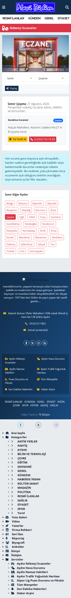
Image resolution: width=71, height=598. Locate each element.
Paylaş (13, 88)
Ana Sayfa (18, 433)
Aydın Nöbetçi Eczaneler (15, 360)
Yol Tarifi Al (19, 139)
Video (15, 521)
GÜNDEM (34, 18)
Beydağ (26, 210)
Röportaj (17, 538)
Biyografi (18, 542)
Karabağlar (31, 223)
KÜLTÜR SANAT (28, 483)
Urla (22, 251)
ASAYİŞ (44, 405)
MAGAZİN (24, 488)
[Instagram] (38, 343)
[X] (32, 343)
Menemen (41, 237)
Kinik (43, 230)
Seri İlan (17, 534)
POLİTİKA (24, 492)
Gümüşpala (36, 251)
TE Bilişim (44, 414)
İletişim (16, 555)
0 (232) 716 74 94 (45, 139)
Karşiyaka (11, 230)
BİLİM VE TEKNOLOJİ (31, 454)
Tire (52, 244)
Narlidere (57, 237)
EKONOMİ (24, 467)
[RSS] (44, 343)
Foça (43, 217)
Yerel (21, 513)
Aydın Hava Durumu (53, 358)
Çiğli (21, 217)
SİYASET (64, 18)
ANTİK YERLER (27, 441)
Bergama (11, 210)
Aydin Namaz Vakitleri (15, 370)
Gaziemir (56, 217)
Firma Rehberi (21, 530)
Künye (15, 551)
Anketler (17, 547)
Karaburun (48, 223)
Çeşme (10, 217)
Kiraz (54, 230)
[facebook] (20, 425)
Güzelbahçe (13, 223)
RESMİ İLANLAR (13, 18)
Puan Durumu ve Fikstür (16, 381)
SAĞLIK (54, 405)
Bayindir (37, 203)
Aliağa (9, 203)
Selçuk (41, 244)
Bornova (40, 210)
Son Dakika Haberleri (20, 389)
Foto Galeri (19, 517)
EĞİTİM (34, 405)
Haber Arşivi (48, 389)
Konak (10, 237)
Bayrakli (52, 203)
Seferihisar (27, 244)
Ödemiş (10, 244)
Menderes (24, 237)
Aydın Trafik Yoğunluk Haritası (51, 370)
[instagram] (56, 425)
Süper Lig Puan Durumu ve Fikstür (40, 580)
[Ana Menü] (3, 7)
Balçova (22, 203)
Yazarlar (17, 526)
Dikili (32, 217)
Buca (53, 210)
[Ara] (67, 7)
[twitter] (38, 425)
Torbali (10, 251)
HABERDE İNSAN (28, 479)
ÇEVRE (16, 405)
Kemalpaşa (29, 230)
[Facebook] (26, 343)
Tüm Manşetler (49, 379)
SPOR (25, 405)
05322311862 (38, 323)
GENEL (49, 18)
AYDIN (61, 401)
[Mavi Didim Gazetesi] (35, 7)
